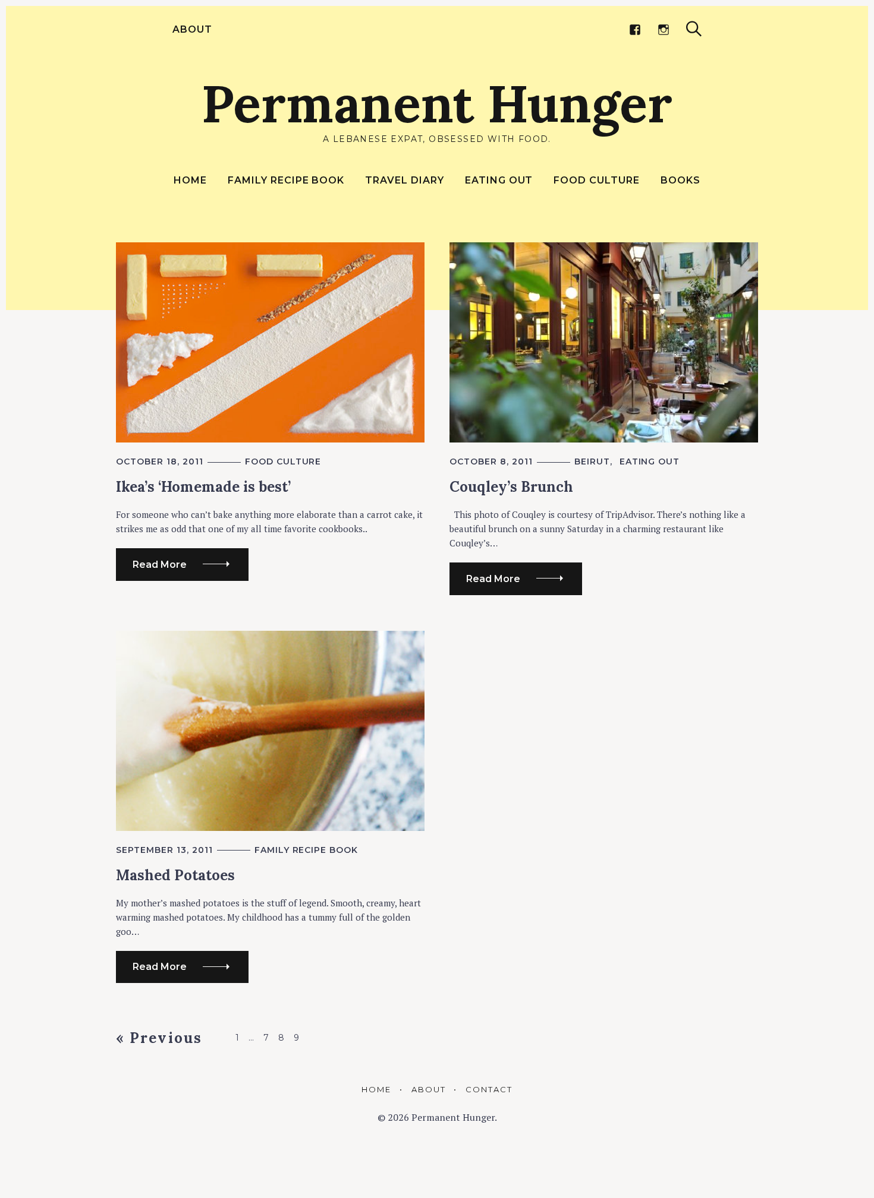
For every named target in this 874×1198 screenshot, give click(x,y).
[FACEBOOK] (635, 30)
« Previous (159, 1038)
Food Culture (597, 180)
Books (680, 180)
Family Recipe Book (286, 180)
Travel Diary (404, 180)
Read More (160, 564)
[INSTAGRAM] (663, 30)
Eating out (499, 180)
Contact (489, 1089)
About (192, 29)
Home (190, 180)
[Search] (694, 29)
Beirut (592, 461)
